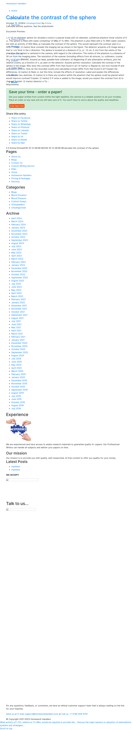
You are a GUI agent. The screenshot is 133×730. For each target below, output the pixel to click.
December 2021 (19, 305)
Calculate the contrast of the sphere (51, 17)
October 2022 (18, 274)
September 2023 (19, 240)
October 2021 (18, 312)
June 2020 (16, 361)
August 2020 (17, 355)
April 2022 (16, 293)
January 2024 (18, 227)
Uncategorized (33, 23)
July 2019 (16, 396)
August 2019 (17, 393)
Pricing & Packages (20, 178)
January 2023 (18, 265)
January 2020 (18, 377)
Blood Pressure (18, 198)
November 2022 (19, 271)
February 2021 (18, 336)
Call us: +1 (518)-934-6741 (75, 714)
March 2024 (17, 221)
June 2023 (16, 249)
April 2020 (16, 368)
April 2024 (16, 218)
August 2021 (17, 318)
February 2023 (18, 262)
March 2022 (17, 296)
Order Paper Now (17, 106)
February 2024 (18, 224)
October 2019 (18, 386)
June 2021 (16, 324)
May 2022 (16, 290)
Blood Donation (19, 195)
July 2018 (16, 408)
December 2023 (19, 230)
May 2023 (16, 252)
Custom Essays (18, 201)
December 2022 (19, 268)
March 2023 (17, 258)
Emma (48, 23)
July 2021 (16, 321)
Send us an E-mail (15, 714)
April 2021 (16, 330)
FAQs (13, 169)
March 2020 (17, 371)
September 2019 (19, 389)
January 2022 (18, 302)
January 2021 (18, 340)
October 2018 (18, 402)
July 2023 (16, 246)
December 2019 (19, 380)
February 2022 (18, 299)
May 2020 (16, 365)
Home (14, 172)
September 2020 (19, 352)
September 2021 (19, 315)
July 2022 (16, 283)
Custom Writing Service (22, 166)
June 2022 (16, 287)
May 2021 (16, 327)
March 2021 (17, 333)
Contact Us (16, 162)
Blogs (14, 159)
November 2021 (19, 308)
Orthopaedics (18, 204)
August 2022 (17, 280)
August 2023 (17, 243)
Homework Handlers (16, 3)
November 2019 (19, 383)
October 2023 (18, 237)
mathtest (15, 466)
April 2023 (16, 255)
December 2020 (19, 343)
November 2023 (19, 234)
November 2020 (19, 346)
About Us (16, 156)
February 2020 (18, 374)
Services (15, 181)
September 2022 (19, 277)
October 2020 (18, 349)
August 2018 (17, 405)
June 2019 (16, 399)
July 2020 (16, 358)
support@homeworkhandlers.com (41, 714)
